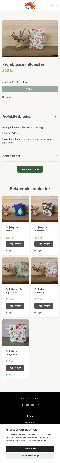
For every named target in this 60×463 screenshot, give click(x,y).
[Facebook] (22, 405)
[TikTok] (37, 405)
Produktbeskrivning (16, 116)
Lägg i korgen (15, 244)
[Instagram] (27, 405)
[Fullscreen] (30, 38)
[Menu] (4, 6)
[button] (53, 40)
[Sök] (51, 5)
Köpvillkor (30, 422)
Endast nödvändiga (30, 456)
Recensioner (11, 156)
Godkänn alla (30, 448)
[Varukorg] (55, 5)
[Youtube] (32, 405)
